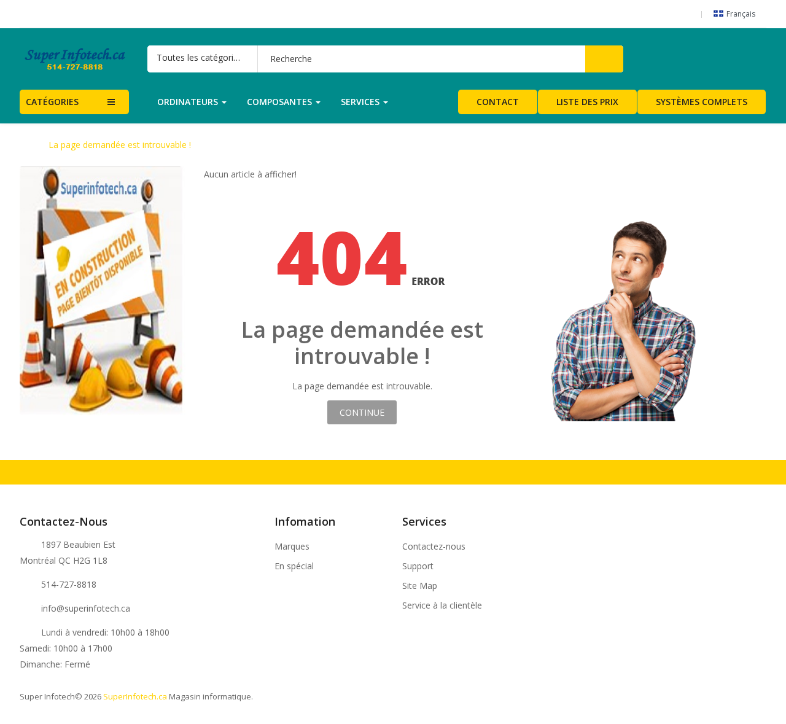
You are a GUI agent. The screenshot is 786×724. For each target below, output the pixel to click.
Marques (291, 546)
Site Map (419, 586)
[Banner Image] (102, 291)
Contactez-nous (433, 546)
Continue (362, 412)
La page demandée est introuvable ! (120, 145)
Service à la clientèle (442, 605)
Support (418, 566)
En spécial (294, 566)
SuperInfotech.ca (135, 696)
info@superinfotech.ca (85, 608)
